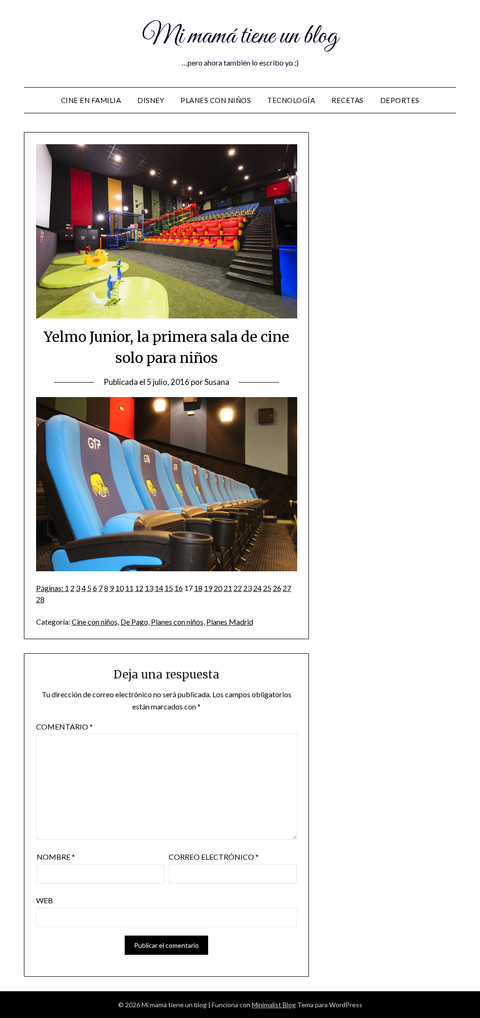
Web (44, 900)
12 (139, 587)
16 (178, 587)
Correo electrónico (214, 856)
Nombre (56, 856)
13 (149, 587)
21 (228, 587)
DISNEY (150, 100)
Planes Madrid (229, 621)
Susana (216, 382)
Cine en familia (91, 100)
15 (169, 587)
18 (198, 587)
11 (129, 587)
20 (218, 587)
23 (247, 587)
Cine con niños (95, 621)
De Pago (134, 621)
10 (119, 587)
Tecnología (291, 100)
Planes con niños (215, 100)
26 (277, 587)
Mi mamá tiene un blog (240, 36)
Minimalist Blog (274, 1005)
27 (287, 587)
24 (257, 587)
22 (237, 587)
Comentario (64, 726)
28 (40, 599)
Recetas (347, 100)
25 (267, 587)
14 (159, 587)
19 (208, 587)
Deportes (400, 100)
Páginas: (50, 587)
